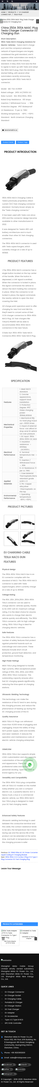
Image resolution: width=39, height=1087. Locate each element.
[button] (37, 21)
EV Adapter (10, 1013)
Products (12, 12)
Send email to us (11, 130)
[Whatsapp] (30, 764)
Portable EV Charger (13, 1002)
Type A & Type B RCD (14, 1019)
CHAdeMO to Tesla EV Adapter (29, 937)
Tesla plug (18, 14)
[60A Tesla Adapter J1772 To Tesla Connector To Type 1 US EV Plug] (10, 934)
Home (3, 12)
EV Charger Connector (14, 992)
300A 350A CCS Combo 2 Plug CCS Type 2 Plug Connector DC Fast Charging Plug (19, 858)
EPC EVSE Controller (13, 1023)
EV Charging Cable (13, 999)
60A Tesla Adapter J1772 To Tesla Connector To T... (10, 942)
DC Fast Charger (12, 1009)
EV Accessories (11, 1016)
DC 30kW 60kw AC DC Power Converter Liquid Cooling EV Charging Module (19, 853)
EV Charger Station (13, 1006)
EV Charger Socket (13, 995)
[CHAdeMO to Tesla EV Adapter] (29, 932)
